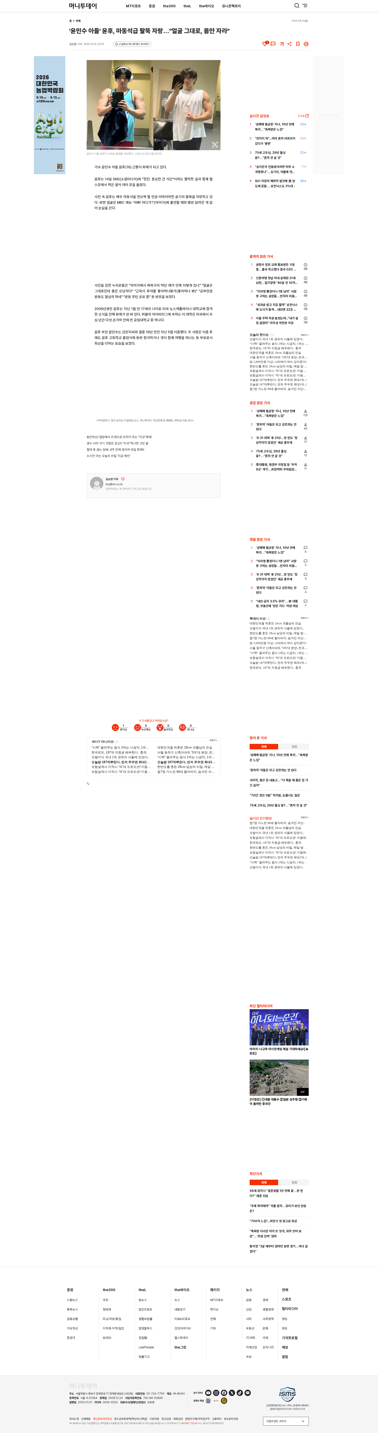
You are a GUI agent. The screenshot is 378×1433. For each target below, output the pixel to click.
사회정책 (268, 1319)
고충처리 (216, 1418)
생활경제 (268, 1309)
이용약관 (154, 1418)
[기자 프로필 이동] (96, 483)
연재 (213, 1319)
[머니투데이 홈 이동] (82, 1386)
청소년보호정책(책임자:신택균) (130, 1418)
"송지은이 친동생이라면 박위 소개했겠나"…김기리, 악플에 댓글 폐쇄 (275, 172)
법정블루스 (145, 1328)
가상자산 (72, 1328)
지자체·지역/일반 (113, 1328)
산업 (249, 1309)
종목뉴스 (72, 1309)
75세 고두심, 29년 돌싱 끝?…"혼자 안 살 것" (279, 805)
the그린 (180, 1347)
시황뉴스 (72, 1300)
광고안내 (166, 1418)
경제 (265, 1300)
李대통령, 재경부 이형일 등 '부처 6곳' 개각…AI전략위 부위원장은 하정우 (276, 469)
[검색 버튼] (297, 5)
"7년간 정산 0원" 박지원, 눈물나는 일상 (275, 795)
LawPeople (146, 1347)
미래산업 (251, 1347)
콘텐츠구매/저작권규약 (197, 1418)
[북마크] (297, 43)
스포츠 (286, 1299)
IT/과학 (250, 1338)
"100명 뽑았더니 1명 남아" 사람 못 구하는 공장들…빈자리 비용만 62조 (276, 296)
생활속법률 (145, 1319)
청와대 (107, 1309)
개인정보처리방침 (102, 1418)
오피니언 (268, 1347)
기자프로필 (290, 1338)
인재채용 (86, 1418)
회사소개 (74, 1418)
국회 (105, 1300)
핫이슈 (214, 1309)
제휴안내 (178, 1418)
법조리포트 (145, 1309)
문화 (265, 1328)
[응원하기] (122, 479)
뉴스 (177, 1300)
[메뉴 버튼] (305, 5)
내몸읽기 (179, 1309)
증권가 (71, 1338)
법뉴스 (143, 1300)
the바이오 (206, 6)
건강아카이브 (182, 1328)
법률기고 (144, 1357)
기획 (213, 1328)
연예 (78, 20)
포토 (284, 1328)
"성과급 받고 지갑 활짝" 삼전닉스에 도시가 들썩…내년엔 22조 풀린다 (277, 309)
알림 (285, 1357)
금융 (249, 1300)
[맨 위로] (369, 1416)
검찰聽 (143, 1338)
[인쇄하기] (306, 43)
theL (187, 6)
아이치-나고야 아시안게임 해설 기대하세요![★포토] (279, 1051)
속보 (249, 1357)
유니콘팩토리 (231, 6)
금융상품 (72, 1319)
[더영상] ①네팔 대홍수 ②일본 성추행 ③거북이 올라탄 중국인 (278, 1102)
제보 (285, 1347)
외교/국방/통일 (112, 1319)
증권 (152, 6)
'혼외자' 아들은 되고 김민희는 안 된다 (273, 770)
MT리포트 (133, 6)
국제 (265, 1338)
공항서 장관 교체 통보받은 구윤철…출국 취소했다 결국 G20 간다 (276, 269)
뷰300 (107, 1338)
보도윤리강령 (231, 1418)
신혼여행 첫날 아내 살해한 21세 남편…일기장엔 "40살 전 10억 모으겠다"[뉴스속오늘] (276, 282)
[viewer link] (215, 144)
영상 (284, 1319)
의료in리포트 (182, 1319)
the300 (169, 6)
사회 (249, 1319)
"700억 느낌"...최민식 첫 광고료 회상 (273, 1221)
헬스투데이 (181, 1338)
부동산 (250, 1328)
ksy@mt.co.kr (114, 484)
